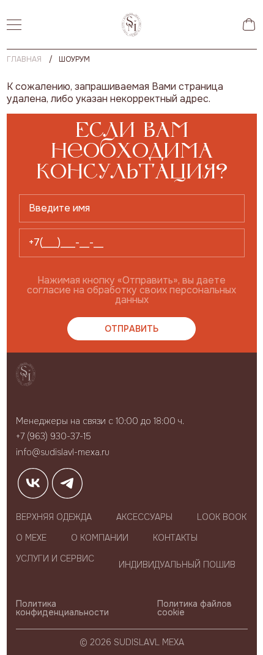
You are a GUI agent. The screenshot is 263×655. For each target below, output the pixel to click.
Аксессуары (144, 516)
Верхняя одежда (54, 516)
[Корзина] (249, 24)
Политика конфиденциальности (62, 608)
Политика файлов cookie (194, 608)
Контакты (175, 537)
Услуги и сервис (55, 558)
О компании (99, 537)
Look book (221, 516)
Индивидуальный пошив (177, 564)
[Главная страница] (131, 24)
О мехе (31, 537)
